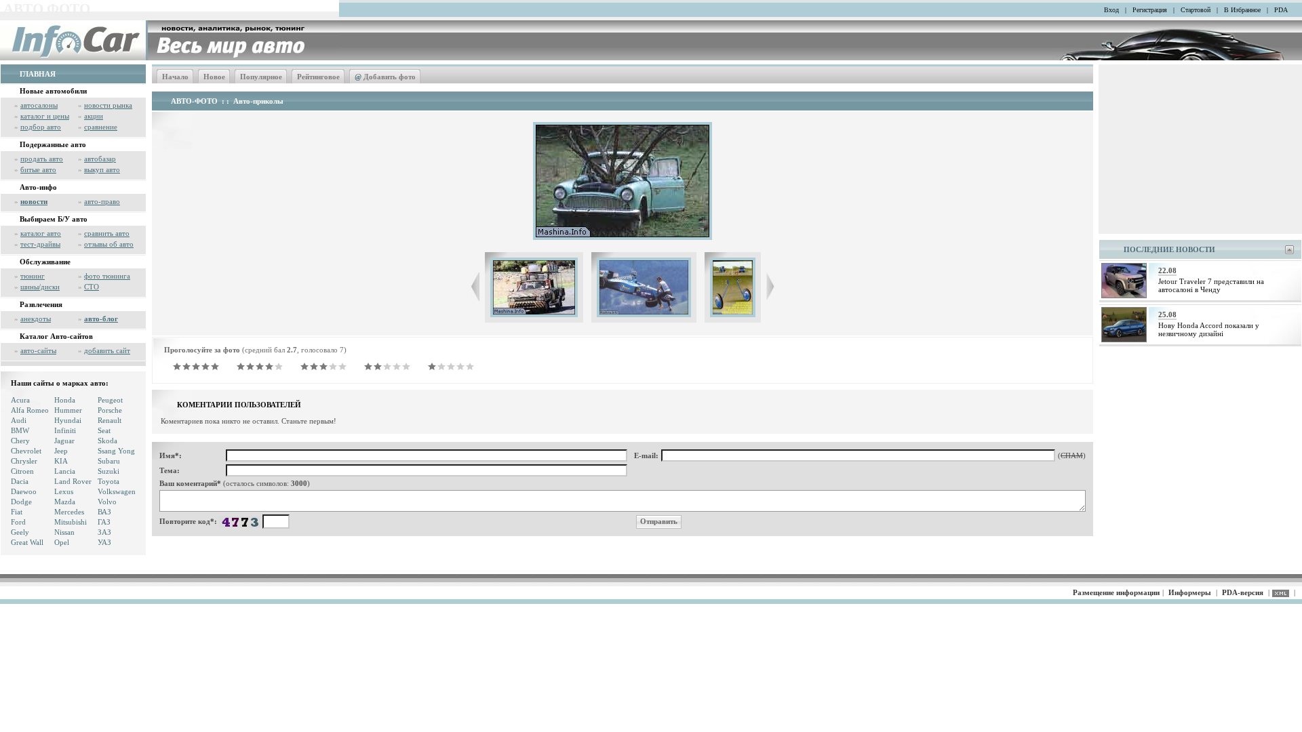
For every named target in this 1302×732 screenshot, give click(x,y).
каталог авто (40, 233)
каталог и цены (44, 116)
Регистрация (1149, 10)
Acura (20, 400)
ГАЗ (104, 522)
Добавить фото (385, 77)
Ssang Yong (116, 451)
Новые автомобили (53, 91)
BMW (20, 430)
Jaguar (64, 440)
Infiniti (65, 430)
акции (93, 116)
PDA (1281, 10)
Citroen (22, 471)
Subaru (109, 461)
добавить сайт (107, 350)
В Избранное (1242, 10)
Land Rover (73, 481)
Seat (104, 430)
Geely (20, 532)
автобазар (100, 159)
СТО (91, 287)
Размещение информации (1116, 592)
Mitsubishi (70, 522)
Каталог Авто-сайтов (56, 336)
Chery (20, 440)
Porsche (110, 410)
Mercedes (69, 512)
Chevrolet (26, 451)
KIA (61, 461)
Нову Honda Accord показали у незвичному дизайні (1208, 329)
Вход (1111, 10)
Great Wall (27, 542)
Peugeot (110, 400)
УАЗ (104, 542)
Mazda (64, 501)
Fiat (16, 512)
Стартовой (1195, 10)
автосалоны (39, 105)
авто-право (102, 201)
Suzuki (108, 471)
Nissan (64, 532)
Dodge (21, 501)
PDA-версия (1242, 592)
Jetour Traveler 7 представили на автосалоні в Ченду (1211, 285)
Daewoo (24, 491)
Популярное (261, 77)
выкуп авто (102, 169)
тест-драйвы (40, 244)
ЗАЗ (104, 532)
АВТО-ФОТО (194, 101)
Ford (18, 522)
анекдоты (35, 318)
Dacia (19, 481)
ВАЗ (104, 512)
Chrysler (24, 461)
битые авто (38, 169)
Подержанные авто (53, 144)
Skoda (107, 440)
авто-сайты (38, 350)
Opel (61, 542)
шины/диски (40, 287)
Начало (175, 77)
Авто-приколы (258, 101)
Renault (109, 420)
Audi (18, 420)
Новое (214, 77)
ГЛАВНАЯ (38, 74)
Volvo (107, 501)
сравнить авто (107, 233)
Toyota (108, 481)
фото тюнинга (107, 276)
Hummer (68, 410)
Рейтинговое (318, 77)
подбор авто (40, 127)
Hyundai (67, 420)
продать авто (41, 159)
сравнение (100, 127)
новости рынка (108, 105)
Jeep (61, 451)
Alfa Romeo (30, 410)
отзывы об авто (109, 244)
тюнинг (32, 276)
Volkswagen (117, 491)
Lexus (63, 491)
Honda (64, 400)
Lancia (64, 471)
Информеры (1189, 592)
